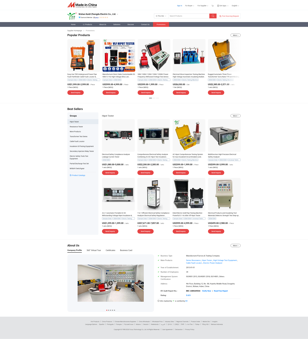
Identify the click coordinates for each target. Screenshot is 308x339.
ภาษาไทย (189, 324)
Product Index (195, 321)
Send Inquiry (75, 92)
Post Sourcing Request (230, 16)
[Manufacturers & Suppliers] (82, 5)
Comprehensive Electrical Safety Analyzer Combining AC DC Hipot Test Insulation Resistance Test (152, 156)
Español (101, 324)
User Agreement (167, 329)
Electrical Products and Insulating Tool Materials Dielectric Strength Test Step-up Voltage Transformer (223, 215)
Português (110, 324)
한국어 (170, 324)
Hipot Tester (207, 260)
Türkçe (197, 324)
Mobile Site (206, 321)
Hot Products (95, 321)
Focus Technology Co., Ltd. (138, 329)
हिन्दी (182, 324)
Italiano (138, 324)
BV (186, 301)
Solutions (116, 24)
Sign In (179, 5)
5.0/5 (188, 295)
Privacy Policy (189, 329)
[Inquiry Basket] (213, 5)
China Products (107, 321)
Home (73, 24)
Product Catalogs (78, 175)
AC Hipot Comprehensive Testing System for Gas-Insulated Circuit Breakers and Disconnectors (188, 156)
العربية (163, 324)
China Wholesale (144, 321)
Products (88, 24)
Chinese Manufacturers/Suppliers (125, 321)
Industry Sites (169, 321)
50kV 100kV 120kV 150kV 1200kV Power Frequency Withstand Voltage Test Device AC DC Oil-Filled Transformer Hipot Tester (153, 76)
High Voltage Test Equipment (225, 260)
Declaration (179, 329)
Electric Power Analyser (212, 263)
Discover (131, 24)
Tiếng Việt (205, 324)
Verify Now (206, 291)
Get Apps (223, 5)
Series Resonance (193, 260)
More (235, 35)
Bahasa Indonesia (217, 324)
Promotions (161, 24)
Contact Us (145, 24)
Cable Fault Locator (194, 263)
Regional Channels (182, 321)
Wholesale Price (157, 321)
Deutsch (146, 324)
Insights (214, 321)
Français (119, 324)
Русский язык (128, 324)
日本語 (176, 324)
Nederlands (155, 324)
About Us (102, 24)
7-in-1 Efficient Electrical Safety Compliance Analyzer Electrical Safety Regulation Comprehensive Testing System (153, 215)
